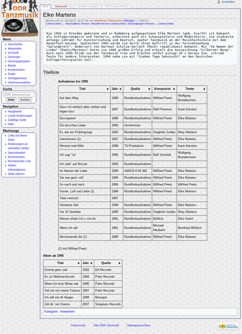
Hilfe (11, 124)
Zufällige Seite (17, 120)
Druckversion (16, 157)
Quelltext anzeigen (88, 6)
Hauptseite (15, 111)
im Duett (13, 52)
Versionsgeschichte (116, 6)
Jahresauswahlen (19, 82)
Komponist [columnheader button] (162, 89)
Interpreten (67, 311)
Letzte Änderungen (20, 115)
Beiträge (128, 20)
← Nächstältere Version (75, 23)
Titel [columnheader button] (82, 89)
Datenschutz (78, 325)
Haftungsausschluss (139, 325)
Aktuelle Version (100, 23)
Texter (12, 74)
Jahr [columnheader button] (115, 89)
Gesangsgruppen (19, 61)
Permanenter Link (19, 161)
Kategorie (50, 311)
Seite (45, 6)
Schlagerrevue (17, 78)
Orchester (14, 57)
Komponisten (16, 69)
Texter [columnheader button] (190, 89)
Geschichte (15, 44)
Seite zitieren (16, 174)
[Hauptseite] (19, 18)
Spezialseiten (16, 152)
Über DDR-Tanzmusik (106, 325)
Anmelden (228, 2)
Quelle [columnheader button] (135, 89)
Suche (7, 89)
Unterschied (53, 23)
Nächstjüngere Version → (142, 23)
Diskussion (115, 20)
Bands (12, 65)
